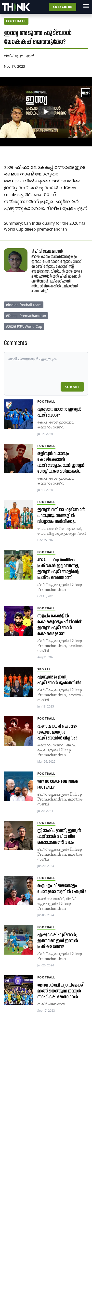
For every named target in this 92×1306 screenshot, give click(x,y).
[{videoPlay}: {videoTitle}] (46, 112)
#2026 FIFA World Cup (24, 326)
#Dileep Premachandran (26, 315)
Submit (72, 386)
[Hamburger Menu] (86, 6)
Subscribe (62, 7)
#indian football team (23, 304)
